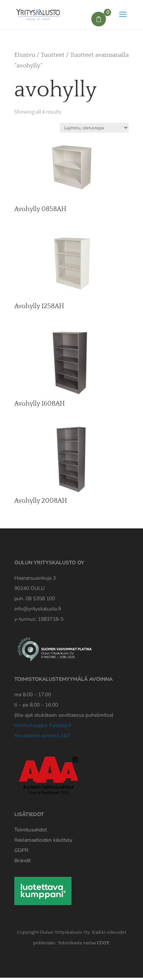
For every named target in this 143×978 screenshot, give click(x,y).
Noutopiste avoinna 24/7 (42, 735)
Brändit (22, 860)
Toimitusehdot (30, 829)
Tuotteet (53, 55)
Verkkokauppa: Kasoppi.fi (43, 725)
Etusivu (24, 55)
